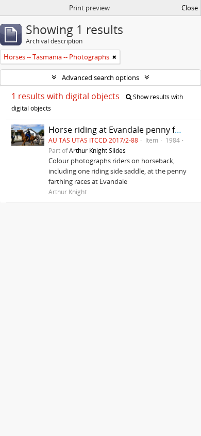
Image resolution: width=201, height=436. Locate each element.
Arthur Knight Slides (97, 150)
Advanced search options (100, 77)
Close (189, 7)
